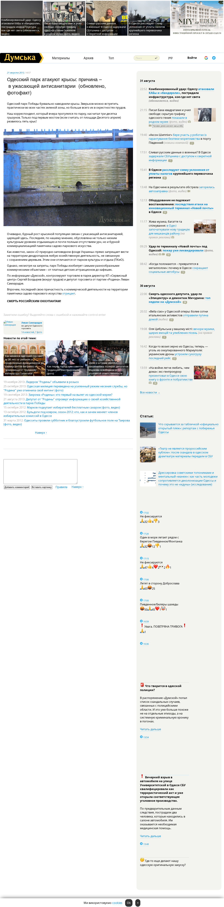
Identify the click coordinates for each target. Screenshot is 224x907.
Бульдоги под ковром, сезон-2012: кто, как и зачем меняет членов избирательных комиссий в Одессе (61, 414)
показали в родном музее (168, 119)
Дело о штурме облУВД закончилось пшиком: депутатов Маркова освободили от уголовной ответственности (108, 368)
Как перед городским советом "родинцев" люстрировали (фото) (65, 370)
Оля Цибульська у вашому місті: (171, 329)
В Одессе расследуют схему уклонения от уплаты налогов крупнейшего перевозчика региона (147, 28)
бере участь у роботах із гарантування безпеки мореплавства (177, 137)
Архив (88, 58)
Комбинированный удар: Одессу (173, 89)
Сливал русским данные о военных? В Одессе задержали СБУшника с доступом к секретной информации (106, 28)
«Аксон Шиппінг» (161, 135)
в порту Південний (180, 140)
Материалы (61, 58)
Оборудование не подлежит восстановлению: (169, 202)
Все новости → (150, 392)
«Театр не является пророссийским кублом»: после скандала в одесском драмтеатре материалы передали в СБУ (185, 452)
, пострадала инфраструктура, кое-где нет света (174, 97)
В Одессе (155, 170)
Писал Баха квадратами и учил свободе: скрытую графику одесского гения (170, 114)
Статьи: (147, 415)
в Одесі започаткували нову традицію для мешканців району (169, 229)
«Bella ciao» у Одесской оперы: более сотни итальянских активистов (178, 313)
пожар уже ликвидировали (183, 250)
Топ (111, 58)
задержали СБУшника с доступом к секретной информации (180, 158)
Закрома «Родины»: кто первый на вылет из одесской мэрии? (70, 395)
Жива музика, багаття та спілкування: (165, 223)
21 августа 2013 (15, 72)
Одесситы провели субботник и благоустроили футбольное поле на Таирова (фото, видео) (67, 422)
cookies (117, 903)
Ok (129, 903)
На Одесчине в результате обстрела (174, 187)
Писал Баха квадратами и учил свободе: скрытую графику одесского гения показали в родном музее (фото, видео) (63, 28)
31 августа (147, 81)
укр (170, 57)
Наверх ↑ (41, 433)
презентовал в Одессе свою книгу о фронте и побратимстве (171, 377)
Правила (61, 487)
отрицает (68, 293)
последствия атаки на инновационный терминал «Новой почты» (181, 206)
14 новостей (27, 332)
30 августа (147, 286)
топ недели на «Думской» (179, 300)
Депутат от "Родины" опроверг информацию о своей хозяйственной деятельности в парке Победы (62, 401)
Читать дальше (150, 729)
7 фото (38, 332)
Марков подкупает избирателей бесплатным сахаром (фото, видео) (73, 407)
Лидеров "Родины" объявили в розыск (52, 382)
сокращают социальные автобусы (178, 270)
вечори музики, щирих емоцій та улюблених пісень (182, 331)
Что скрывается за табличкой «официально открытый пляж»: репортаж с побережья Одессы (188, 428)
